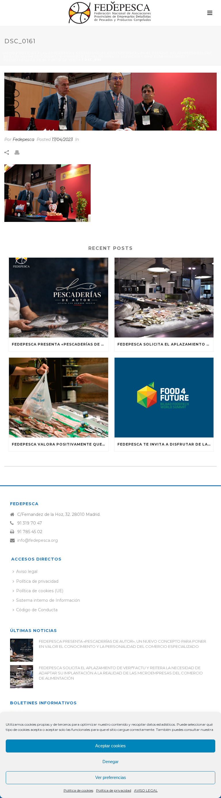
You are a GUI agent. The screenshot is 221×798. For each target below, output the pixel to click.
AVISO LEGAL (146, 790)
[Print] (20, 152)
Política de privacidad (113, 790)
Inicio (9, 53)
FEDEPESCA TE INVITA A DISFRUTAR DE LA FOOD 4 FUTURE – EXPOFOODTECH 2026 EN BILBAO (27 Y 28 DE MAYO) (165, 444)
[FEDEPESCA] (110, 13)
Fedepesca (23, 139)
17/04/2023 (62, 139)
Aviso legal (26, 571)
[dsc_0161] (110, 102)
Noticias (28, 53)
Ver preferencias (110, 777)
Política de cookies (78, 790)
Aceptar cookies (110, 745)
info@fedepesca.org (37, 540)
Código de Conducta (37, 609)
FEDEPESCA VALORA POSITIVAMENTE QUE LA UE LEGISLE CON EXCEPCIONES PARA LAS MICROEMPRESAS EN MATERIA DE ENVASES (60, 444)
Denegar (110, 761)
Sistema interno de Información (48, 600)
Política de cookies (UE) (39, 590)
